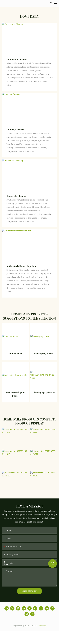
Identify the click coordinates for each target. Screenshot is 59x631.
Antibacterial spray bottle (15, 394)
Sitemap (42, 625)
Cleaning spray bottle (44, 392)
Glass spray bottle (43, 353)
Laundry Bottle (15, 353)
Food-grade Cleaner (16, 59)
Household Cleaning (16, 196)
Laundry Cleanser (15, 129)
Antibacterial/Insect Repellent (21, 266)
